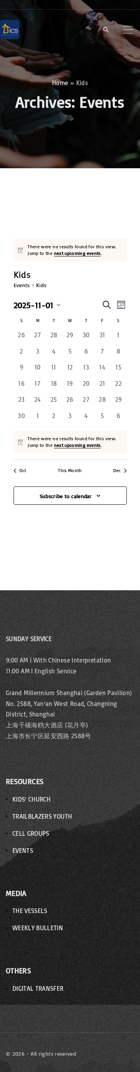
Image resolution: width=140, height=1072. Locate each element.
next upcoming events (77, 253)
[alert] (75, 250)
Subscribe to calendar (66, 496)
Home (60, 83)
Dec (117, 470)
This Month (70, 470)
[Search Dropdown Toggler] (106, 30)
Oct (22, 470)
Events (22, 285)
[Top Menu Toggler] (127, 29)
